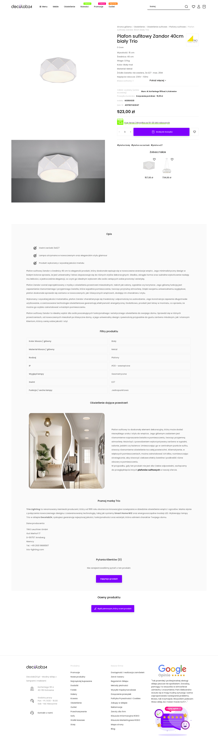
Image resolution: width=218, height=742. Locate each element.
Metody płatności (119, 685)
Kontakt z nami (45, 712)
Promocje (75, 672)
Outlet (74, 707)
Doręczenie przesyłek (121, 694)
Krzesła (74, 698)
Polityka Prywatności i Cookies (126, 698)
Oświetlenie (76, 703)
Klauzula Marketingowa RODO (125, 720)
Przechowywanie (79, 711)
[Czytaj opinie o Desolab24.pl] (172, 671)
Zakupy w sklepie (119, 703)
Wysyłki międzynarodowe (123, 690)
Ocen (120, 47)
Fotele (73, 690)
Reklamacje (116, 707)
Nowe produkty (78, 676)
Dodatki (74, 685)
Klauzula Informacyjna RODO (125, 716)
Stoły (73, 724)
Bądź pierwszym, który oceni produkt (114, 608)
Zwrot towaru (117, 676)
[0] (204, 7)
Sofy (73, 716)
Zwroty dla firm (118, 711)
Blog (113, 729)
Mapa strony (117, 724)
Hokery (74, 694)
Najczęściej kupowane (81, 681)
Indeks (120, 100)
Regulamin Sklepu (119, 681)
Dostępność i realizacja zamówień (127, 672)
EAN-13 (120, 105)
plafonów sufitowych (149, 469)
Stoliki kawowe (78, 720)
